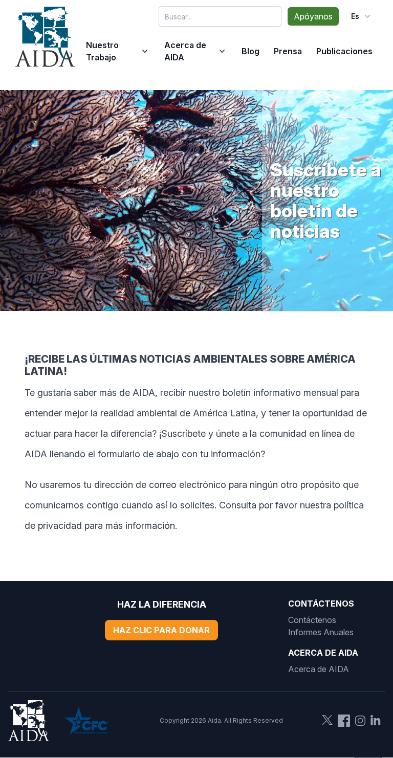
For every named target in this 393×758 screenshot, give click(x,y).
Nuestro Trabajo (102, 51)
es (355, 16)
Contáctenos (312, 620)
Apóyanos (313, 16)
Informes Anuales (321, 632)
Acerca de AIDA (185, 51)
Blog (250, 51)
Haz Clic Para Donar (161, 630)
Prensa (288, 51)
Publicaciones (344, 51)
